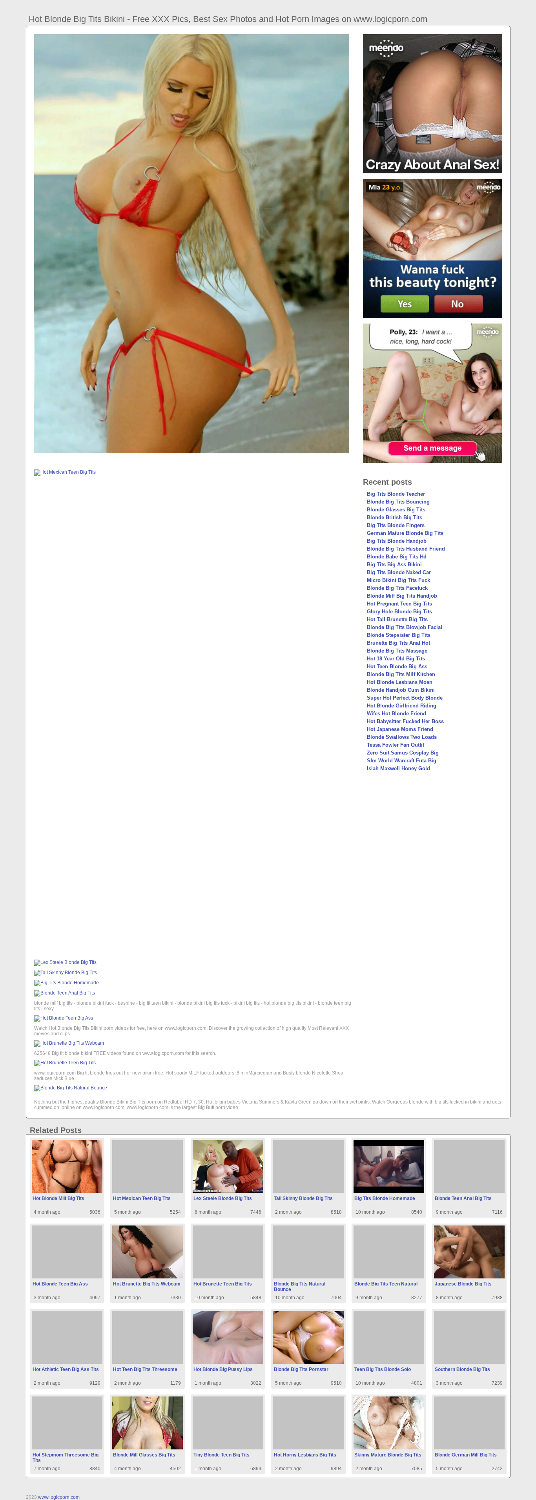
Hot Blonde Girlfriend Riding (401, 706)
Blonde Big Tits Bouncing (398, 502)
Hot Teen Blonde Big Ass (397, 666)
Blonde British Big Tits (394, 517)
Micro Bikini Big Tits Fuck (398, 580)
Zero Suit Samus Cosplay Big (403, 753)
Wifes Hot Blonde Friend (396, 713)
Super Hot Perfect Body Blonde (405, 698)
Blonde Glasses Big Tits (396, 510)
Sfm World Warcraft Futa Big (401, 761)
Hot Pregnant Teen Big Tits (399, 604)
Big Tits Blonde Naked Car (399, 572)
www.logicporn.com (59, 1497)
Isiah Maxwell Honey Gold (398, 768)
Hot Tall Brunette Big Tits (397, 619)
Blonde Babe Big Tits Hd (397, 557)
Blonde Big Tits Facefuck (397, 588)
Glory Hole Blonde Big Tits (399, 612)
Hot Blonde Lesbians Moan (399, 682)
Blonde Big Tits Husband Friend (406, 549)
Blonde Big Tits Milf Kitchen (401, 674)
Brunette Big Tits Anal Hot (398, 643)
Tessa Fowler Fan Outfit (395, 745)
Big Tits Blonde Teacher (396, 494)
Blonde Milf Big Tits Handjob (402, 596)
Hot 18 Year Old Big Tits (396, 659)
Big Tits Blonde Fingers (396, 525)
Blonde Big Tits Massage (397, 651)
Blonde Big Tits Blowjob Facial (404, 627)
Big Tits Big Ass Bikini (394, 564)
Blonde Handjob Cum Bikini (401, 690)
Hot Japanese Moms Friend (400, 729)
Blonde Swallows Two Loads (402, 737)
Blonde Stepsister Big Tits (398, 635)
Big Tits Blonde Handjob (397, 541)
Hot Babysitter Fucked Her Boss (405, 721)
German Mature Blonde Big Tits (405, 533)
